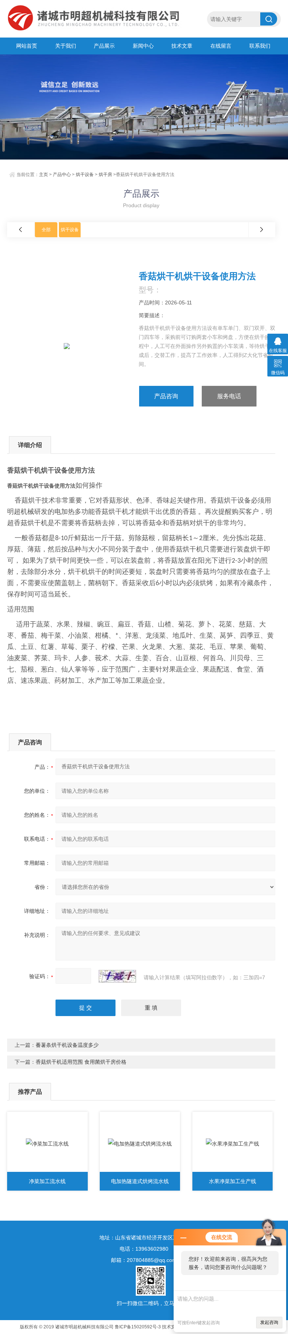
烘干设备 (85, 174)
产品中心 (62, 174)
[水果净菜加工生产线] (232, 1144)
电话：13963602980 (144, 1249)
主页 (43, 174)
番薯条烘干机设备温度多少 (67, 1045)
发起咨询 (269, 1322)
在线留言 (220, 46)
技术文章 (181, 46)
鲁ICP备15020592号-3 (138, 1326)
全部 (46, 229)
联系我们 (259, 46)
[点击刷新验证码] (117, 976)
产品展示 (104, 46)
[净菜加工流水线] (47, 1144)
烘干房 (105, 174)
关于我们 (65, 46)
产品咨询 (166, 396)
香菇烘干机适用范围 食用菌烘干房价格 (81, 1062)
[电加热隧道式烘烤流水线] (140, 1144)
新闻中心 (143, 46)
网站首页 (26, 46)
